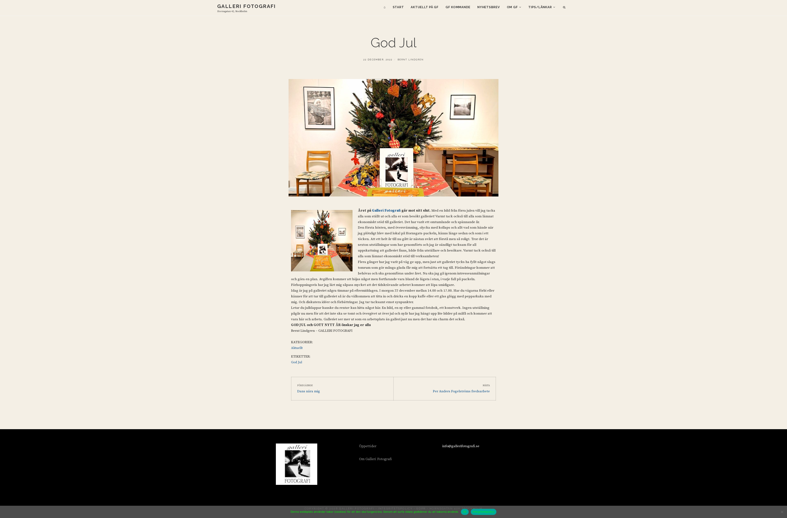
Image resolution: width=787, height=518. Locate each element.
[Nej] (782, 512)
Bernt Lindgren (411, 59)
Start (398, 7)
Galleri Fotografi (246, 6)
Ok (465, 511)
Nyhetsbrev (488, 7)
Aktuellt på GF (425, 7)
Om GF (512, 7)
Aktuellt (297, 348)
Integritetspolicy (483, 511)
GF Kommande (458, 7)
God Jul (296, 362)
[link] (386, 210)
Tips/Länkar (540, 7)
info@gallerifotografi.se (460, 446)
